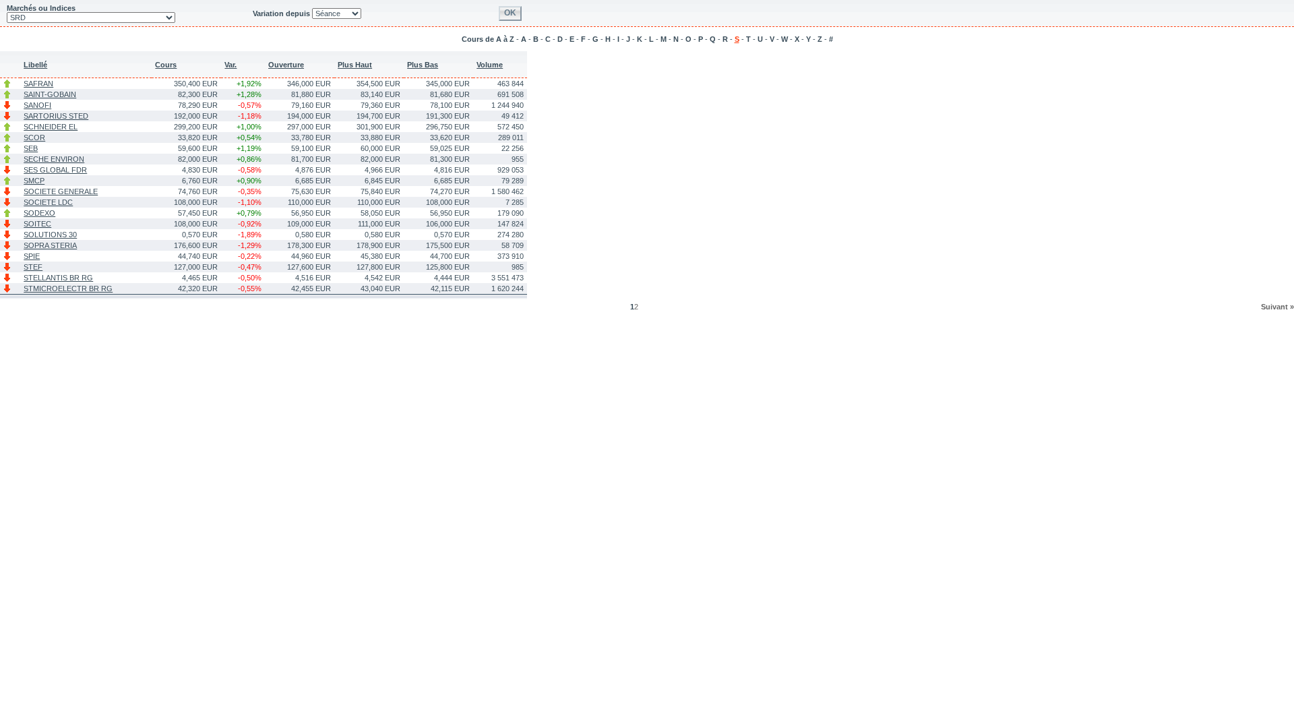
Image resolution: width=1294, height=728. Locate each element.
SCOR (34, 137)
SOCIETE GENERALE (61, 191)
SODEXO (39, 213)
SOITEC (37, 224)
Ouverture (286, 65)
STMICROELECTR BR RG (68, 288)
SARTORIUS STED (56, 116)
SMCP (34, 181)
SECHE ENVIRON (54, 159)
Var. (230, 65)
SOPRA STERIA (50, 245)
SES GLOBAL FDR (55, 170)
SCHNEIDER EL (51, 127)
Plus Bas (422, 65)
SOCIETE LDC (48, 202)
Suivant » (1277, 307)
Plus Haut (355, 65)
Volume (489, 65)
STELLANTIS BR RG (58, 278)
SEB (31, 148)
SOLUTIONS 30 (50, 235)
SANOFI (37, 105)
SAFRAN (38, 84)
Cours (166, 65)
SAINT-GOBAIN (50, 94)
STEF (33, 267)
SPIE (32, 256)
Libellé (35, 65)
